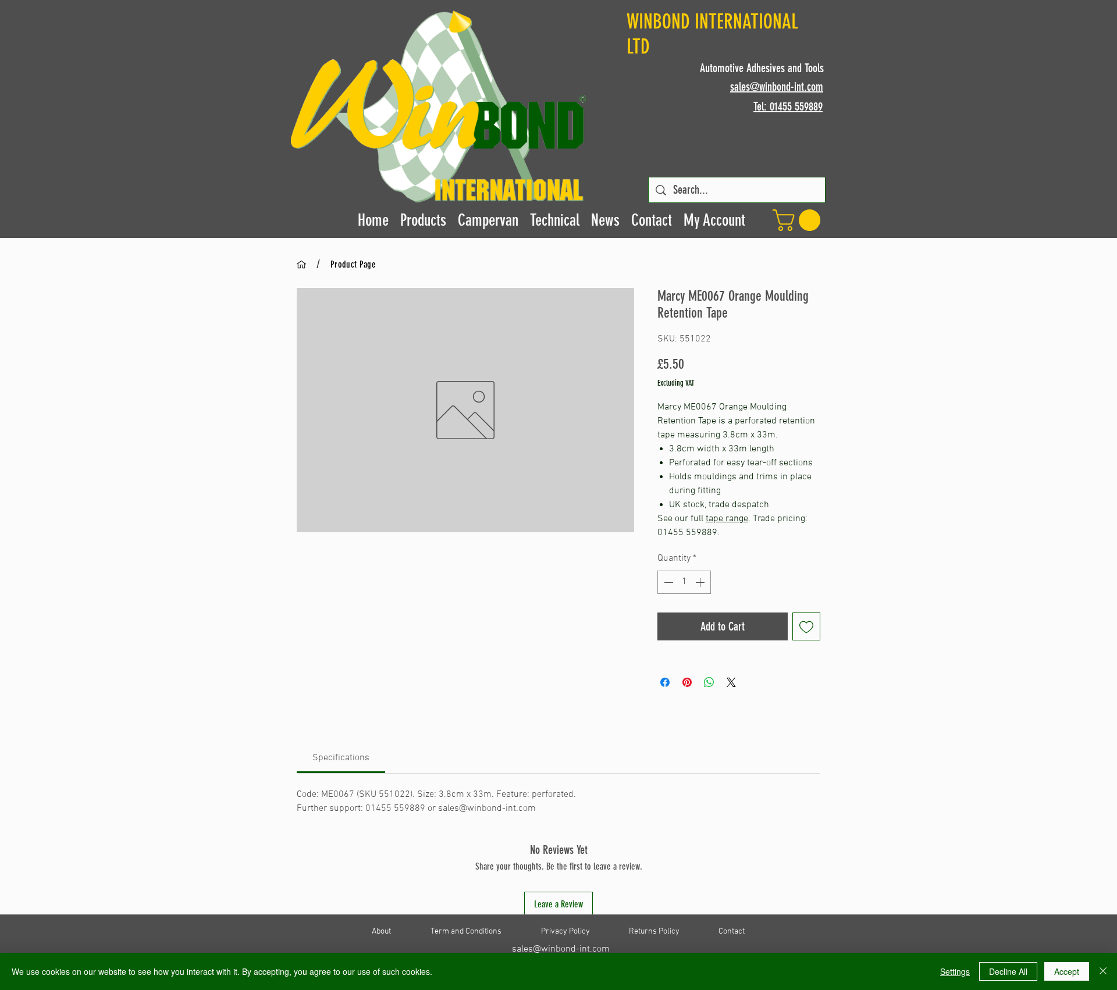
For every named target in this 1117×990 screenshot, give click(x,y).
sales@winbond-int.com (561, 949)
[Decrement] (667, 582)
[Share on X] (731, 682)
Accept (1066, 971)
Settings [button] (955, 971)
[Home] (301, 264)
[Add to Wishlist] (806, 626)
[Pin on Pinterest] (687, 682)
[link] (340, 758)
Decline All (1008, 971)
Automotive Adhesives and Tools (762, 68)
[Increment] (701, 582)
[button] (799, 220)
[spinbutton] (684, 582)
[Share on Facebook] (665, 682)
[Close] (1103, 971)
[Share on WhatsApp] (709, 682)
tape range (727, 519)
